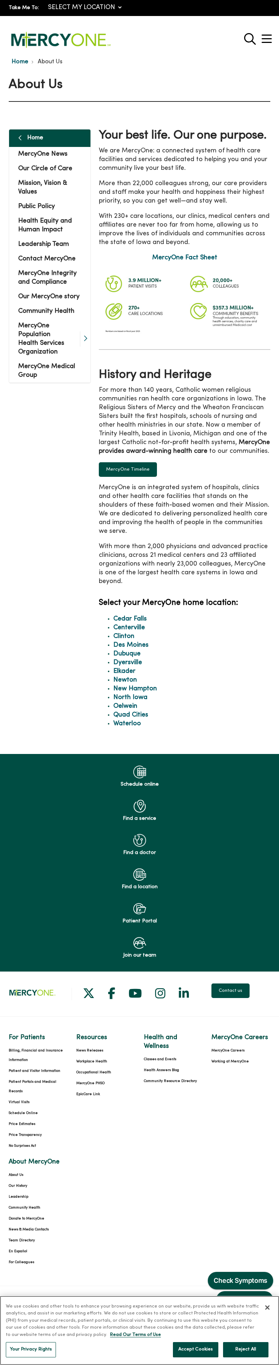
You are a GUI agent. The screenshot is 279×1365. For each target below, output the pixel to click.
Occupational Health (93, 1072)
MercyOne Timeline (128, 469)
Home (35, 138)
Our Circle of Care (45, 168)
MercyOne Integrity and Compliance (47, 277)
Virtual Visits (19, 1102)
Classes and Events (160, 1059)
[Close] (267, 1308)
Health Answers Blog (161, 1070)
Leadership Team (43, 244)
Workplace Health (91, 1061)
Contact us (230, 991)
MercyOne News (43, 154)
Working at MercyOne (230, 1061)
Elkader (124, 671)
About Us (16, 1175)
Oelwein (125, 706)
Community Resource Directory (170, 1081)
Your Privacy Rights (31, 1349)
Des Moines (131, 645)
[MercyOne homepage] (61, 48)
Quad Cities (130, 715)
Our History (18, 1186)
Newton (125, 680)
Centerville (129, 627)
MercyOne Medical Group (46, 370)
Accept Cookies (195, 1349)
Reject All (245, 1349)
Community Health (46, 311)
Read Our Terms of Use (135, 1335)
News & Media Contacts (29, 1229)
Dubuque (127, 654)
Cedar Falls (130, 619)
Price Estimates (22, 1124)
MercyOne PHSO (90, 1083)
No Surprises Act (22, 1146)
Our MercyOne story (49, 297)
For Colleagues (21, 1262)
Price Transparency (25, 1135)
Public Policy (36, 206)
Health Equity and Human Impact (45, 225)
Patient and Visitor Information (34, 1071)
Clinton (123, 636)
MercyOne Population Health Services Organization (41, 339)
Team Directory (22, 1240)
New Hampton (135, 689)
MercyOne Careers (227, 1050)
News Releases (89, 1050)
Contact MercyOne (47, 259)
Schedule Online (23, 1113)
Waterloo (127, 724)
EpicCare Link (88, 1094)
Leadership (18, 1196)
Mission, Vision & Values (42, 187)
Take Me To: (24, 7)
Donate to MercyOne (26, 1218)
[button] (268, 36)
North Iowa (130, 697)
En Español (18, 1251)
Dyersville (127, 662)
